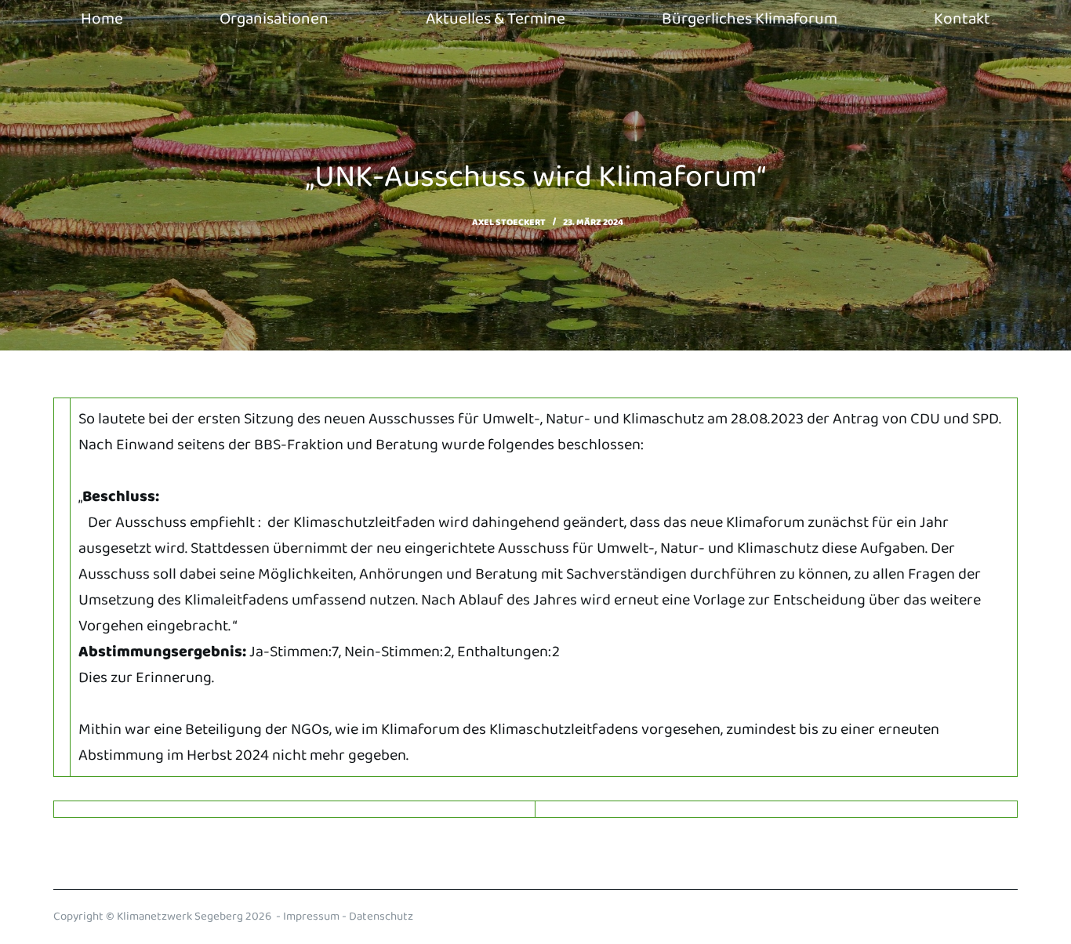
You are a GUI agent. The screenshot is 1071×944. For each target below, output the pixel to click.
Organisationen (274, 18)
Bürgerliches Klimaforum (749, 18)
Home (102, 18)
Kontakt (962, 18)
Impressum (311, 916)
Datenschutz (381, 916)
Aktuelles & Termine (495, 18)
